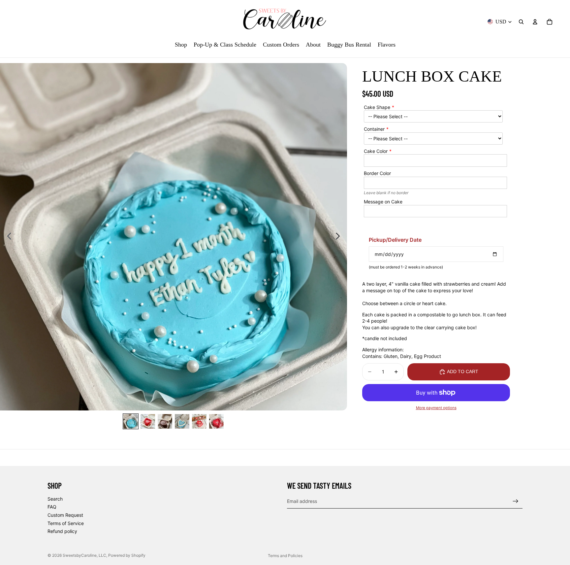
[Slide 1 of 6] (130, 421)
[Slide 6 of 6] (216, 421)
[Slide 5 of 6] (199, 421)
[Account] (535, 22)
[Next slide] (339, 237)
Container (374, 129)
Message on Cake (383, 201)
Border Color (377, 173)
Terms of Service (66, 523)
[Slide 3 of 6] (165, 421)
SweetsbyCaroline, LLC (84, 555)
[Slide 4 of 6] (182, 421)
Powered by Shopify (126, 555)
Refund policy (62, 531)
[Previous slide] (7, 237)
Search (55, 498)
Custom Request (65, 515)
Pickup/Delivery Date (395, 239)
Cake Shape (377, 107)
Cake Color (376, 151)
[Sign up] (515, 501)
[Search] (521, 22)
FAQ (52, 507)
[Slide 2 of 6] (148, 421)
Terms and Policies (285, 555)
